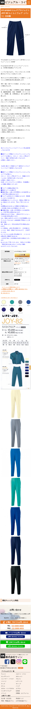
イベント (3, 693)
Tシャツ (3, 674)
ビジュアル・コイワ (17, 2)
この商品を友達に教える (8, 291)
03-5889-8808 (18, 626)
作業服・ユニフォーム (22, 693)
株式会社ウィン (17, 656)
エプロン (18, 688)
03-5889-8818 (18, 628)
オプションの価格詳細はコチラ (11, 287)
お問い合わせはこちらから (15, 636)
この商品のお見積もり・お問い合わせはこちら (14, 289)
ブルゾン (18, 679)
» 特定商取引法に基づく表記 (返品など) (9, 297)
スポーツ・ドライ (21, 674)
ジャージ (7, 6)
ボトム (3, 686)
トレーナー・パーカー (7, 679)
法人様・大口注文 (6, 698)
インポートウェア (6, 691)
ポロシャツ (19, 676)
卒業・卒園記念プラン (7, 701)
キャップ (18, 683)
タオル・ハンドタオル (7, 688)
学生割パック (20, 698)
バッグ (18, 686)
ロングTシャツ (5, 676)
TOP (1, 6)
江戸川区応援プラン (21, 701)
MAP (20, 668)
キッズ (3, 683)
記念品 (18, 691)
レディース (19, 681)
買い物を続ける (5, 293)
